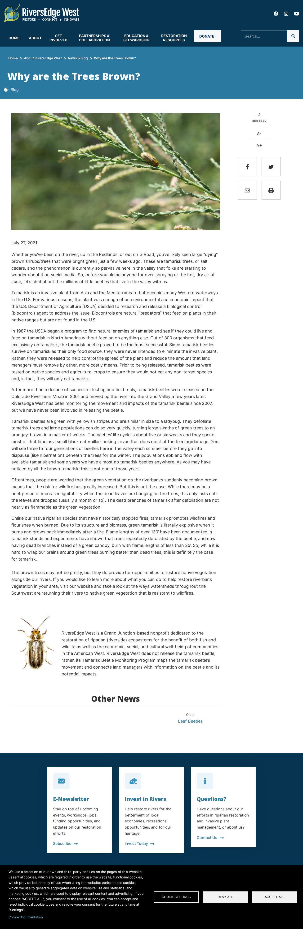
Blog (15, 89)
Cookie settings (176, 897)
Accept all (275, 897)
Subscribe (62, 843)
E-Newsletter (71, 798)
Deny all (225, 897)
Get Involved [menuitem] (58, 38)
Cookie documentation (26, 917)
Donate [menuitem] (206, 36)
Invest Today (136, 843)
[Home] (42, 13)
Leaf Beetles (190, 721)
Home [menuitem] (14, 38)
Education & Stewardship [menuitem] (136, 38)
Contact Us (207, 837)
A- (259, 133)
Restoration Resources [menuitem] (174, 38)
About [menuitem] (35, 38)
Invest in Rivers (145, 798)
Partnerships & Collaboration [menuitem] (94, 38)
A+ (259, 145)
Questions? (211, 798)
